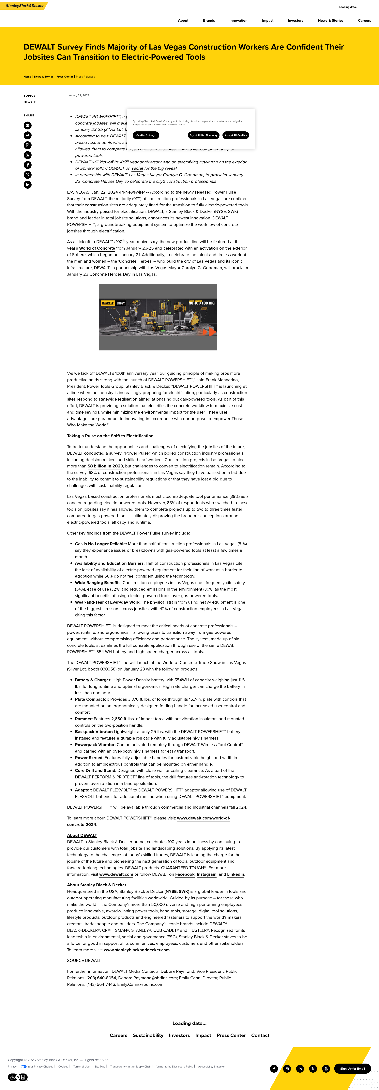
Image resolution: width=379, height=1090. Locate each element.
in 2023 (105, 466)
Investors (179, 1035)
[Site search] (369, 7)
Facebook (185, 874)
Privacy (12, 1067)
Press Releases (85, 77)
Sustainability (148, 1035)
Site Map (100, 1067)
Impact (203, 1035)
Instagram (207, 874)
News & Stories (43, 77)
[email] (28, 125)
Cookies (63, 1067)
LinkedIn (235, 874)
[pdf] (28, 145)
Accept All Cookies (236, 135)
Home (27, 77)
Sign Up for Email (352, 1068)
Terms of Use (81, 1067)
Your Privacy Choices (40, 1067)
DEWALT (30, 102)
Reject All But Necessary (204, 135)
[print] (28, 135)
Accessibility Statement (212, 1067)
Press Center (64, 77)
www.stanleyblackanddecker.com (137, 950)
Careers (118, 1035)
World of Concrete (97, 248)
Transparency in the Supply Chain (130, 1067)
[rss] (28, 155)
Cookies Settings (146, 135)
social (137, 168)
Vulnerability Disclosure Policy (175, 1067)
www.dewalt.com (116, 874)
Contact (260, 1035)
